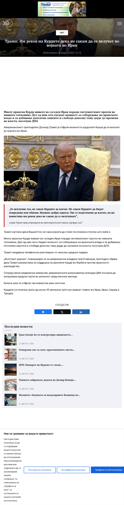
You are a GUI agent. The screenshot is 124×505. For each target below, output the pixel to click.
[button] (119, 23)
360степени (50, 52)
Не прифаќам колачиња (73, 470)
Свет (62, 33)
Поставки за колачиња (39, 470)
